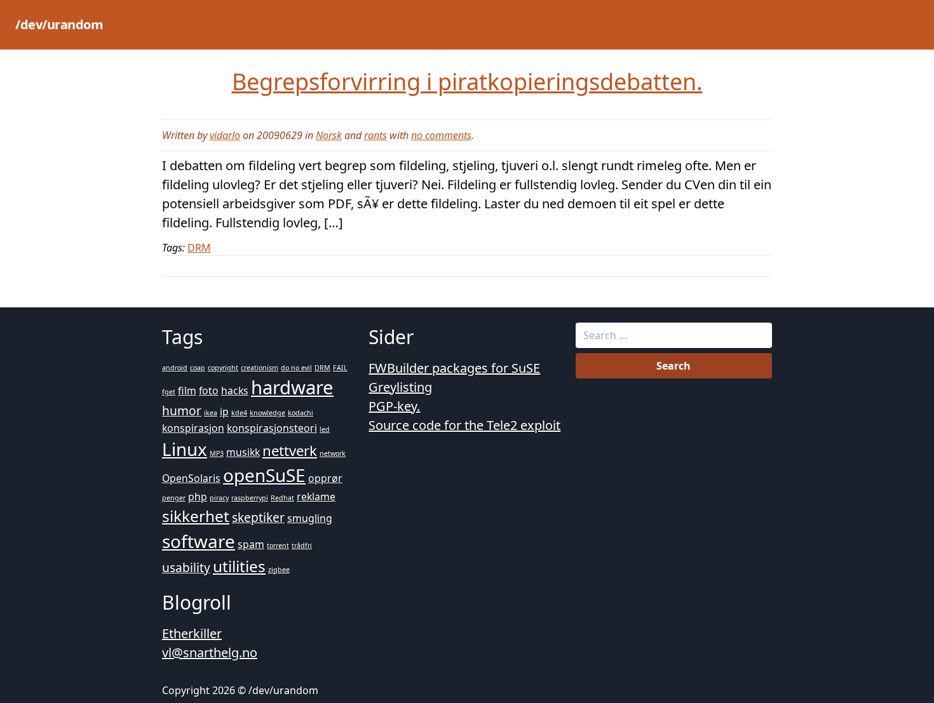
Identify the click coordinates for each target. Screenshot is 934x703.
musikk (243, 452)
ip (224, 411)
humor (181, 410)
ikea (210, 412)
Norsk (329, 135)
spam (251, 544)
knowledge (267, 412)
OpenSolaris (191, 478)
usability (186, 567)
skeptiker (258, 517)
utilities (239, 566)
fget (168, 391)
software (198, 541)
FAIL (340, 367)
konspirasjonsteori (272, 428)
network (333, 453)
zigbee (279, 569)
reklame (316, 497)
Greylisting (400, 387)
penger (174, 497)
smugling (309, 518)
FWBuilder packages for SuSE (454, 368)
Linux (184, 449)
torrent (278, 545)
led (325, 429)
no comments (441, 135)
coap (197, 367)
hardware (292, 387)
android (174, 367)
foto (209, 391)
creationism (259, 367)
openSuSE (264, 475)
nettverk (289, 450)
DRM (199, 248)
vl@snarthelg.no (209, 652)
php (197, 497)
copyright (223, 367)
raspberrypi (249, 497)
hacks (234, 391)
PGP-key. (394, 406)
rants (375, 135)
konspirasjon (193, 428)
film (187, 391)
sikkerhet (195, 515)
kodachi (300, 412)
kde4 (239, 412)
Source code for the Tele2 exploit (464, 425)
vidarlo (225, 135)
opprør (325, 478)
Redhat (282, 497)
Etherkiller (192, 633)
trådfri (302, 545)
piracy (219, 497)
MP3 (217, 453)
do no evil (296, 367)
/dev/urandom (59, 24)
